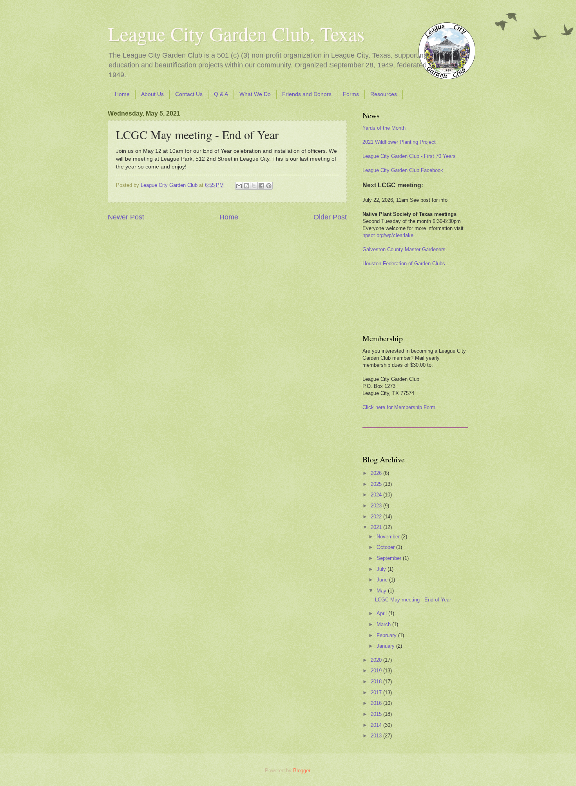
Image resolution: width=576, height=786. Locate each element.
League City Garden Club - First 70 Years (409, 156)
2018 (377, 682)
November (389, 537)
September (390, 558)
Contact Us (189, 94)
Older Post (330, 217)
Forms (351, 94)
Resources (383, 94)
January (386, 646)
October (386, 547)
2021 (377, 527)
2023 (377, 506)
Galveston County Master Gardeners (404, 249)
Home (122, 94)
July (382, 569)
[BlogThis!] (246, 186)
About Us (152, 94)
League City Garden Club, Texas (236, 33)
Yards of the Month (384, 128)
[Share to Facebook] (261, 186)
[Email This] (239, 186)
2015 (377, 714)
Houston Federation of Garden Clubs (403, 263)
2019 (377, 671)
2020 (377, 660)
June (383, 580)
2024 (377, 495)
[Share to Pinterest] (269, 186)
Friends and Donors (306, 94)
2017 (377, 692)
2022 (377, 517)
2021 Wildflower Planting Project (399, 142)
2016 (377, 703)
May (382, 591)
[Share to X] (254, 186)
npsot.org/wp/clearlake (387, 235)
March (384, 624)
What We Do (255, 94)
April (382, 613)
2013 (377, 736)
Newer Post (126, 217)
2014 (377, 725)
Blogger (301, 770)
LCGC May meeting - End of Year (413, 600)
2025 (377, 484)
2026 (377, 473)
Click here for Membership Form (398, 407)
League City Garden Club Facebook (402, 170)
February (387, 635)
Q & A (221, 94)
